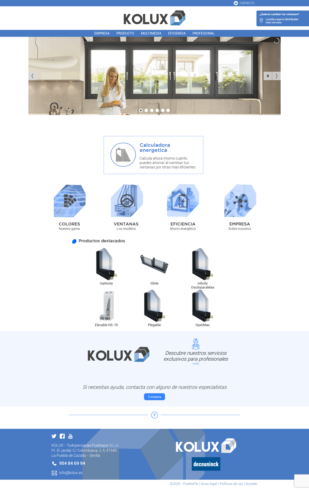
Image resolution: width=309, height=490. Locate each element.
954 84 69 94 (72, 463)
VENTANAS (126, 224)
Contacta (154, 397)
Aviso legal (209, 484)
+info (195, 363)
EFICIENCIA (177, 33)
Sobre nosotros (239, 229)
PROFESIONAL (204, 33)
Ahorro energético (183, 229)
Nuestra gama (69, 229)
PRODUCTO (125, 33)
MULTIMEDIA (151, 33)
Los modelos (126, 229)
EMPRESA (102, 33)
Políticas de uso (231, 484)
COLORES (69, 224)
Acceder (252, 484)
